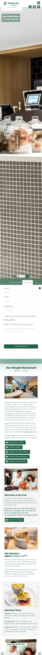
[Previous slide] (14, 276)
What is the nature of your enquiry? (18, 324)
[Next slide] (27, 276)
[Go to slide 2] (21, 276)
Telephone (9, 306)
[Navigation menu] (38, 2)
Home (16, 371)
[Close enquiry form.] (40, 288)
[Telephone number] (30, 6)
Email (7, 297)
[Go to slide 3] (23, 276)
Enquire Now (21, 346)
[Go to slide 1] (18, 276)
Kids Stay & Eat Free (29, 432)
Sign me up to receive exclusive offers (20, 316)
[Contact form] (34, 6)
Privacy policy (9, 320)
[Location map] (38, 6)
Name (7, 288)
